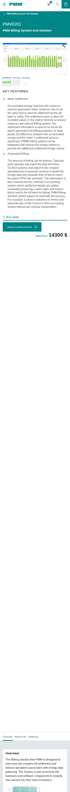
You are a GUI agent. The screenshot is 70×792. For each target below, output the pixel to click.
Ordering (33, 736)
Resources (20, 736)
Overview (8, 736)
